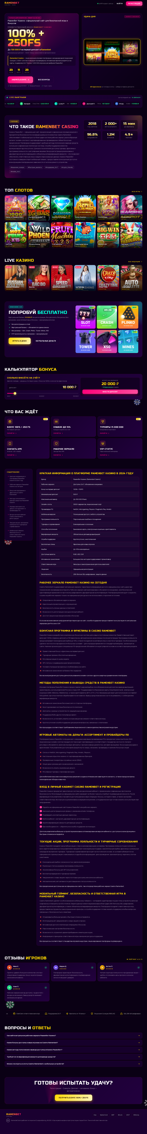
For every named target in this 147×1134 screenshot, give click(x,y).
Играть (33, 1127)
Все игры (136, 191)
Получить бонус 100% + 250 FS (73, 1097)
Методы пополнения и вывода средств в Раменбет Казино (19, 500)
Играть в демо (19, 341)
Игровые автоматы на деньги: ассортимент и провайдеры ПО (18, 508)
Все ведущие (134, 262)
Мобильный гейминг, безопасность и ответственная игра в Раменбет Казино (17, 533)
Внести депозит (110, 392)
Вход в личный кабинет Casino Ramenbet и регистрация (18, 516)
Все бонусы (44, 80)
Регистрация (134, 3)
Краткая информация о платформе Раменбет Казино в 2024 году (18, 478)
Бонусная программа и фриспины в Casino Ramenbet (18, 492)
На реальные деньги (46, 341)
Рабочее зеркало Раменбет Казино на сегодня (19, 485)
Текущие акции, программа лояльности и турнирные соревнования (19, 524)
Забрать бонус (19, 80)
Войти (120, 3)
